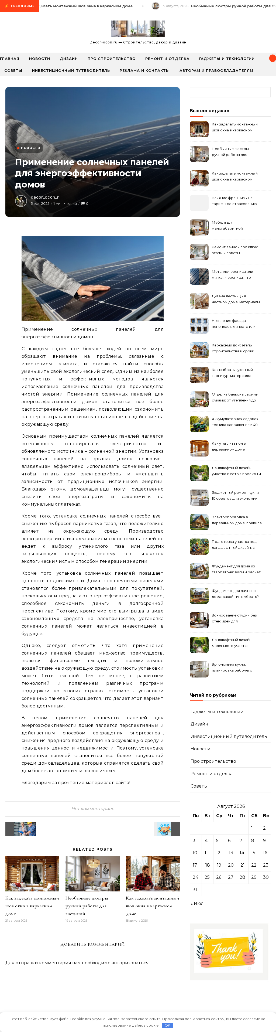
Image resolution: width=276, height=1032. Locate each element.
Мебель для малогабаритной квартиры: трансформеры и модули (236, 226)
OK (167, 1025)
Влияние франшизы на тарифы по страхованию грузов (234, 201)
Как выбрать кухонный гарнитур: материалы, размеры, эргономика (232, 373)
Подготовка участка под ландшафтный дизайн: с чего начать (234, 545)
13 (231, 852)
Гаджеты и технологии (227, 58)
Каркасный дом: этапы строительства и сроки (233, 348)
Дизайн (69, 58)
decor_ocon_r (45, 197)
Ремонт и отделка (167, 58)
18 (207, 865)
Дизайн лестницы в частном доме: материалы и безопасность (236, 299)
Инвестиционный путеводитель (71, 70)
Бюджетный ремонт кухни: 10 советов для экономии (236, 495)
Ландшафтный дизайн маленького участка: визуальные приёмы (231, 643)
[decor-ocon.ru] (138, 30)
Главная (9, 58)
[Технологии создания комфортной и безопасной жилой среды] (168, 829)
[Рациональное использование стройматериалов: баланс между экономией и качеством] (17, 829)
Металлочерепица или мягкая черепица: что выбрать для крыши (232, 275)
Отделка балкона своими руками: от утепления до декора (235, 398)
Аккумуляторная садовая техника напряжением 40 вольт (235, 422)
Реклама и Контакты (145, 70)
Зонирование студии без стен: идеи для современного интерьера (235, 619)
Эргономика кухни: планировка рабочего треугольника (232, 668)
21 (242, 865)
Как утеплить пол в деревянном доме (229, 446)
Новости (39, 58)
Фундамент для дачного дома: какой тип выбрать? (235, 593)
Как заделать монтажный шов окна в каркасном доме (32, 906)
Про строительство (112, 58)
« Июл (197, 903)
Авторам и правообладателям (216, 70)
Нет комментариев (92, 808)
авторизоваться (130, 962)
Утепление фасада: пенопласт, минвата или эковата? (234, 324)
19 (219, 865)
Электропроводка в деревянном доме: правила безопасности (237, 520)
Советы (13, 70)
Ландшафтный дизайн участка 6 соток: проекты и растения (236, 471)
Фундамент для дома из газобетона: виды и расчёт (236, 569)
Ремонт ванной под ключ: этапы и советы (235, 250)
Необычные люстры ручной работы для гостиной (86, 906)
